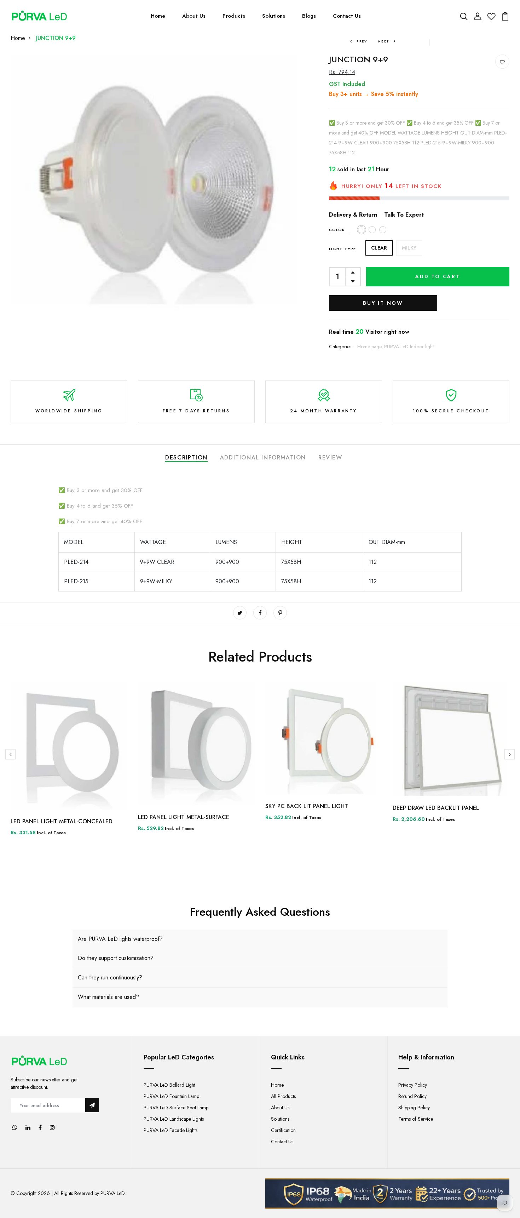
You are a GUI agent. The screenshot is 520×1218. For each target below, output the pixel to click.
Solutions (273, 16)
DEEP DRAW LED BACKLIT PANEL (436, 808)
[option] (69, 764)
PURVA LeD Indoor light (409, 346)
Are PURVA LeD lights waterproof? (120, 939)
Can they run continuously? (110, 977)
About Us (194, 16)
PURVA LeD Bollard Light (169, 1084)
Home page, (370, 346)
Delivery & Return (353, 215)
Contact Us (347, 16)
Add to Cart (437, 276)
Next (383, 41)
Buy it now (383, 303)
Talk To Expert (404, 215)
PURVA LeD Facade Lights (170, 1130)
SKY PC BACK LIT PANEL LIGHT (306, 806)
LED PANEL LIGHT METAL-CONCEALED (61, 821)
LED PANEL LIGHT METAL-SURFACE (183, 817)
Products (234, 16)
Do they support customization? (116, 958)
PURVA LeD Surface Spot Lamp (176, 1107)
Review (330, 457)
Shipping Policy (414, 1107)
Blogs (309, 16)
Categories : (341, 346)
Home (158, 16)
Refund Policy (412, 1096)
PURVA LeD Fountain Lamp (171, 1096)
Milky (409, 247)
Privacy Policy (412, 1084)
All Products (283, 1096)
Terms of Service (415, 1118)
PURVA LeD (112, 1193)
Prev (362, 41)
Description (186, 457)
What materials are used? (108, 997)
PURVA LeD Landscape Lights (174, 1118)
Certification (283, 1130)
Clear (379, 247)
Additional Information (263, 457)
